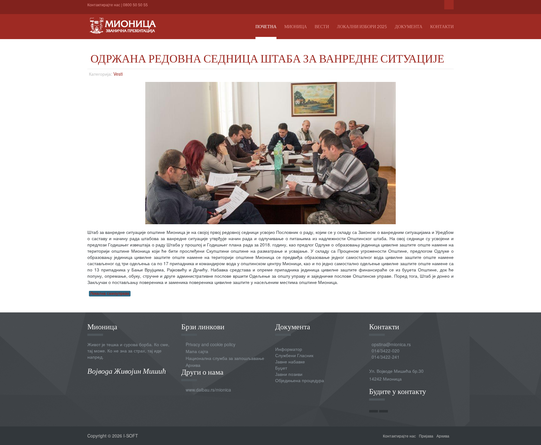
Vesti (118, 74)
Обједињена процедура (299, 380)
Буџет (281, 368)
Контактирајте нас (103, 4)
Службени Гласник (294, 355)
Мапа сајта (197, 351)
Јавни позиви (288, 374)
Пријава (426, 435)
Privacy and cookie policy (210, 344)
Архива (193, 365)
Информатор (288, 349)
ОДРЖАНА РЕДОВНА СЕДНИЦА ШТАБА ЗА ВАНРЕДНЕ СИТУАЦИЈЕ (267, 58)
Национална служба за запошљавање (225, 358)
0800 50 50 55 (135, 4)
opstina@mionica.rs (391, 344)
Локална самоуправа (109, 293)
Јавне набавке (290, 361)
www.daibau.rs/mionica (208, 390)
